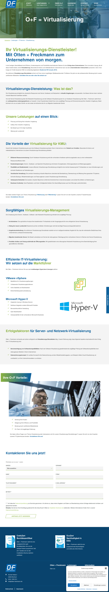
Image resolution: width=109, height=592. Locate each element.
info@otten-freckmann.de (56, 508)
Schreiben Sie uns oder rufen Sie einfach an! (33, 75)
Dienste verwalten (72, 580)
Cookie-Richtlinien (81, 589)
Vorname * (59, 465)
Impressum (94, 589)
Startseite (7, 40)
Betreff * (9, 492)
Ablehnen (86, 585)
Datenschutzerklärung (21, 503)
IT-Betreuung (41, 195)
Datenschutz (89, 589)
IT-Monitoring (52, 195)
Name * (8, 474)
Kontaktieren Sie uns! (17, 197)
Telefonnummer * (11, 483)
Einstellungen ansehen (100, 585)
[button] (106, 568)
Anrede (8, 465)
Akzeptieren (74, 585)
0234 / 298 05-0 (12, 579)
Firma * (58, 474)
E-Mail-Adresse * (61, 483)
